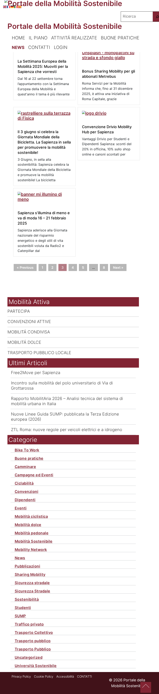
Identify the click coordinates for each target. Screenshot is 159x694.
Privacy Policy (21, 676)
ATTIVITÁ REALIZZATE (74, 37)
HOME (18, 37)
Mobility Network (31, 550)
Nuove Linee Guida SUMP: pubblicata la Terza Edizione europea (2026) (65, 417)
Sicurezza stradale (32, 583)
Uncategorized (29, 657)
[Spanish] (20, 6)
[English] (5, 6)
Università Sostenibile (36, 666)
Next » (118, 267)
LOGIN (60, 47)
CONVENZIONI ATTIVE (29, 321)
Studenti (23, 608)
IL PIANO (38, 37)
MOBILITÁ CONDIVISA (28, 331)
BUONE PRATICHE (120, 37)
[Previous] (145, 687)
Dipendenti (25, 500)
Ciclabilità (24, 483)
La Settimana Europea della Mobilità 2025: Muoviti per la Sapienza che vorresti (43, 66)
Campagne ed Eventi (34, 475)
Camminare (25, 467)
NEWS (18, 47)
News (20, 558)
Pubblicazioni (27, 566)
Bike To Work (27, 450)
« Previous (25, 267)
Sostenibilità (27, 599)
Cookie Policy (43, 676)
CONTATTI (39, 47)
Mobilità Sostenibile (34, 541)
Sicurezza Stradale (32, 591)
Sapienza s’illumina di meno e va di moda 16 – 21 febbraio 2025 (44, 218)
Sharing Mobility (30, 574)
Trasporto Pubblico (33, 649)
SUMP (20, 616)
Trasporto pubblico (33, 641)
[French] (9, 6)
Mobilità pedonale (32, 533)
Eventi (21, 508)
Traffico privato (29, 624)
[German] (12, 6)
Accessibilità (65, 676)
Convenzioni (27, 491)
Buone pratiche (29, 458)
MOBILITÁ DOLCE (24, 342)
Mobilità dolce (28, 525)
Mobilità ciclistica (31, 516)
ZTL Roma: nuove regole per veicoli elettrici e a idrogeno (66, 429)
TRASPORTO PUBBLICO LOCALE (39, 352)
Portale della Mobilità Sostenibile (64, 26)
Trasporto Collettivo (34, 632)
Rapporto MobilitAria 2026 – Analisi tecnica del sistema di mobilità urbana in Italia (67, 401)
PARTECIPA (18, 311)
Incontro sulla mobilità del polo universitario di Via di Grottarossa (62, 385)
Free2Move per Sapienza (35, 372)
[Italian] (16, 6)
